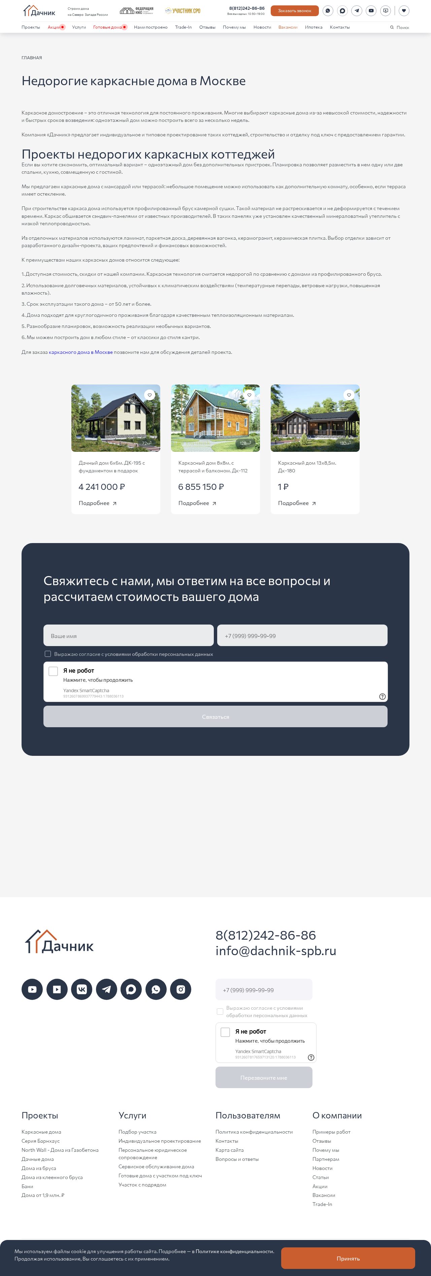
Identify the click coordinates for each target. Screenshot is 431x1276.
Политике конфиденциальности (234, 1250)
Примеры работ (331, 1131)
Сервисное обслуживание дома (156, 1166)
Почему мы (234, 27)
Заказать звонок (294, 10)
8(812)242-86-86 (247, 8)
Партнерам (325, 1158)
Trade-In (183, 27)
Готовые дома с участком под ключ (160, 1175)
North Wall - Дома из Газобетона (60, 1149)
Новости (262, 27)
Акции (54, 27)
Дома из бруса (39, 1167)
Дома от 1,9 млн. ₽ (43, 1194)
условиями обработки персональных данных (159, 653)
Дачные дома (38, 1158)
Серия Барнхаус (41, 1140)
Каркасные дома (41, 1131)
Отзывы (207, 27)
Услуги (79, 27)
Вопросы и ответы (237, 1158)
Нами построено (151, 27)
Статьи (320, 1176)
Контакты (340, 27)
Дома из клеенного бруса (52, 1176)
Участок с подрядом (142, 1184)
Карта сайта (230, 1149)
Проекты (31, 27)
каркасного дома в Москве (81, 351)
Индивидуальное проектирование (160, 1140)
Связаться (215, 716)
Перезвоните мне (263, 1077)
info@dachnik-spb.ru (276, 949)
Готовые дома (107, 27)
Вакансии (287, 27)
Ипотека (314, 27)
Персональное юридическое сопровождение (153, 1153)
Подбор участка (138, 1131)
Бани (27, 1185)
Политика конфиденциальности (254, 1131)
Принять (348, 1258)
